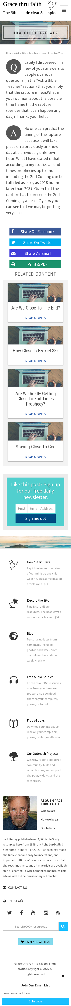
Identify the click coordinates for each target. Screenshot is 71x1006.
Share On (38, 242)
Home (9, 53)
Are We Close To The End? (35, 308)
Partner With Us (37, 942)
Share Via (38, 253)
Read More (35, 292)
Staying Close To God (35, 447)
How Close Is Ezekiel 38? (36, 351)
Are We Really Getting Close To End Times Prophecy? (35, 399)
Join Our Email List (35, 985)
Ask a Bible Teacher (26, 53)
